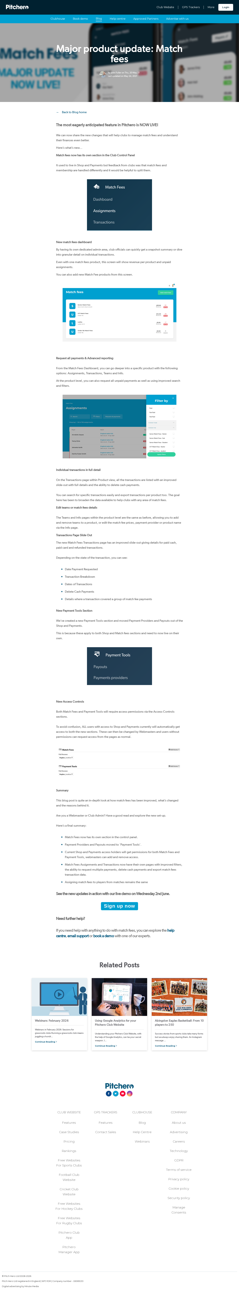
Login (225, 7)
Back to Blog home (74, 112)
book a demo (103, 935)
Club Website (165, 7)
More (211, 7)
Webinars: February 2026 (52, 1020)
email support (78, 935)
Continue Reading (45, 1042)
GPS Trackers (191, 7)
